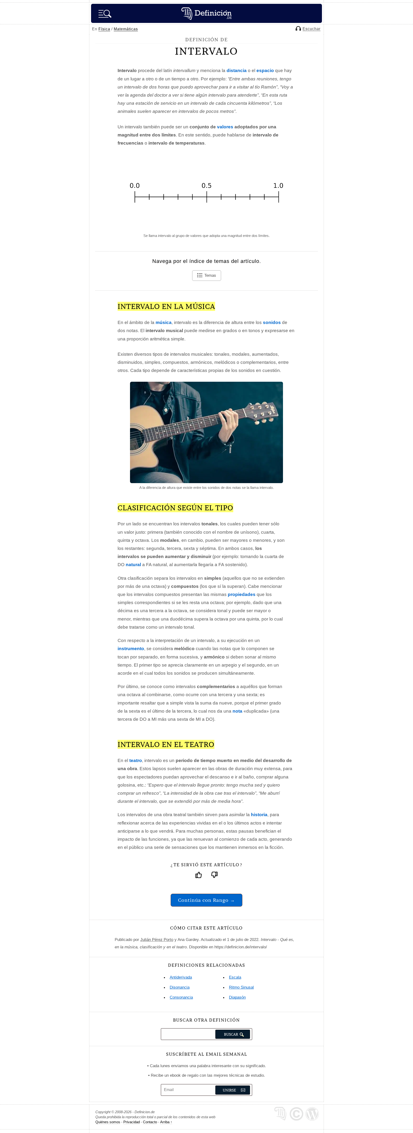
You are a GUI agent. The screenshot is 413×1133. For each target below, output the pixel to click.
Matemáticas (126, 29)
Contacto (150, 1122)
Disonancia (180, 987)
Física (104, 29)
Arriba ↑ (166, 1122)
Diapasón (237, 997)
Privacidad (131, 1122)
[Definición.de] (206, 13)
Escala (235, 977)
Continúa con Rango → (206, 900)
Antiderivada (181, 977)
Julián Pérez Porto (156, 939)
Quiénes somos (107, 1122)
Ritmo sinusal (241, 987)
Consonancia (181, 997)
